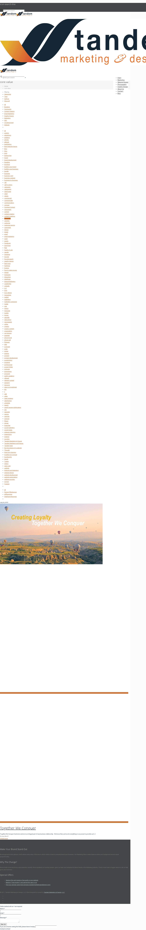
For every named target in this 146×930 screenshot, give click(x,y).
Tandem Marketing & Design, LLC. (54, 892)
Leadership (7, 284)
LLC (5, 288)
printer (6, 351)
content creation (9, 214)
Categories (7, 94)
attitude (6, 142)
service (6, 414)
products (7, 362)
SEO (5, 120)
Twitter (6, 461)
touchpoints (8, 457)
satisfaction (8, 401)
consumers (7, 209)
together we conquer (10, 455)
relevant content (9, 380)
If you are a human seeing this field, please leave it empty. (17, 926)
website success (9, 479)
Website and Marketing (11, 470)
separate (7, 412)
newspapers (8, 322)
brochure (7, 164)
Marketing (7, 118)
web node (7, 466)
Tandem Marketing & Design (13, 441)
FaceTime (7, 245)
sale (5, 394)
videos (6, 464)
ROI (5, 389)
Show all (7, 101)
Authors (6, 99)
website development (11, 475)
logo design (8, 293)
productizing (8, 360)
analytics (7, 137)
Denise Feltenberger (10, 492)
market (6, 297)
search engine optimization (12, 407)
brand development (10, 160)
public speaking (9, 376)
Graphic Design (9, 116)
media (6, 304)
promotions (8, 371)
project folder (8, 367)
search (6, 405)
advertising (7, 135)
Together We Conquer (18, 828)
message (7, 311)
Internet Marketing (9, 281)
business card (8, 176)
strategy (6, 437)
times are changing (10, 452)
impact (6, 272)
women (6, 482)
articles (6, 140)
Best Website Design (10, 146)
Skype (6, 421)
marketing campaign (10, 302)
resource (7, 385)
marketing (7, 299)
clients (6, 196)
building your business (11, 169)
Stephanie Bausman (10, 496)
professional (8, 365)
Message (3, 917)
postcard (7, 347)
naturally (6, 317)
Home (6, 86)
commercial (8, 198)
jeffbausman (8, 494)
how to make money (10, 270)
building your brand (10, 167)
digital (6, 232)
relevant (6, 378)
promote (7, 369)
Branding (7, 107)
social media (8, 430)
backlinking (7, 144)
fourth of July (8, 250)
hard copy (7, 263)
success (7, 439)
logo (5, 290)
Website (6, 125)
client (6, 194)
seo (5, 410)
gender (6, 252)
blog (5, 151)
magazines (7, 295)
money (6, 315)
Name (2, 908)
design (6, 230)
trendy (6, 459)
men (5, 306)
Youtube (6, 484)
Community (7, 109)
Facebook (7, 243)
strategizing (8, 434)
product (6, 356)
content (6, 212)
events (6, 241)
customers (7, 227)
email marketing (9, 236)
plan (5, 344)
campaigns (7, 189)
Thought (7, 450)
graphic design (9, 261)
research (7, 383)
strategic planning (9, 432)
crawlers (7, 221)
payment (7, 335)
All (5, 104)
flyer (5, 248)
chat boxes (7, 191)
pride (5, 349)
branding (7, 162)
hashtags (7, 266)
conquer (6, 205)
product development (11, 358)
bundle (6, 171)
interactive (7, 277)
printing (6, 353)
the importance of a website (13, 448)
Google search (8, 259)
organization (8, 331)
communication (9, 203)
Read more (4, 838)
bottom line (7, 155)
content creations (9, 216)
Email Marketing (9, 113)
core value (7, 218)
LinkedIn (7, 286)
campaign (7, 187)
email (6, 234)
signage (6, 419)
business (7, 173)
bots (5, 153)
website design (9, 473)
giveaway (7, 254)
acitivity (6, 133)
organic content (9, 329)
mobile (6, 313)
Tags (5, 96)
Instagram (7, 275)
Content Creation (9, 111)
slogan (6, 423)
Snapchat (7, 425)
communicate (8, 200)
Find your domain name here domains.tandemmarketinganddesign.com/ (28, 885)
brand (6, 158)
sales (6, 396)
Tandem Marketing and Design (13, 443)
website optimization (10, 477)
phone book (8, 338)
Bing (5, 149)
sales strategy (8, 398)
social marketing (9, 428)
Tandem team (8, 446)
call (5, 182)
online (6, 324)
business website (9, 178)
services (6, 416)
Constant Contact (9, 207)
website (6, 468)
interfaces (7, 279)
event (6, 239)
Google (6, 257)
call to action (8, 185)
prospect (7, 374)
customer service (9, 225)
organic (6, 326)
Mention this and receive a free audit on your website (22, 880)
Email (2, 913)
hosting (6, 268)
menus (6, 308)
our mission (8, 333)
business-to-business (11, 180)
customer (7, 223)
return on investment (10, 387)
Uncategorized (8, 122)
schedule (7, 403)
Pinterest (7, 342)
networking (7, 320)
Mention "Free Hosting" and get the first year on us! (21, 882)
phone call (7, 340)
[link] (25, 10)
